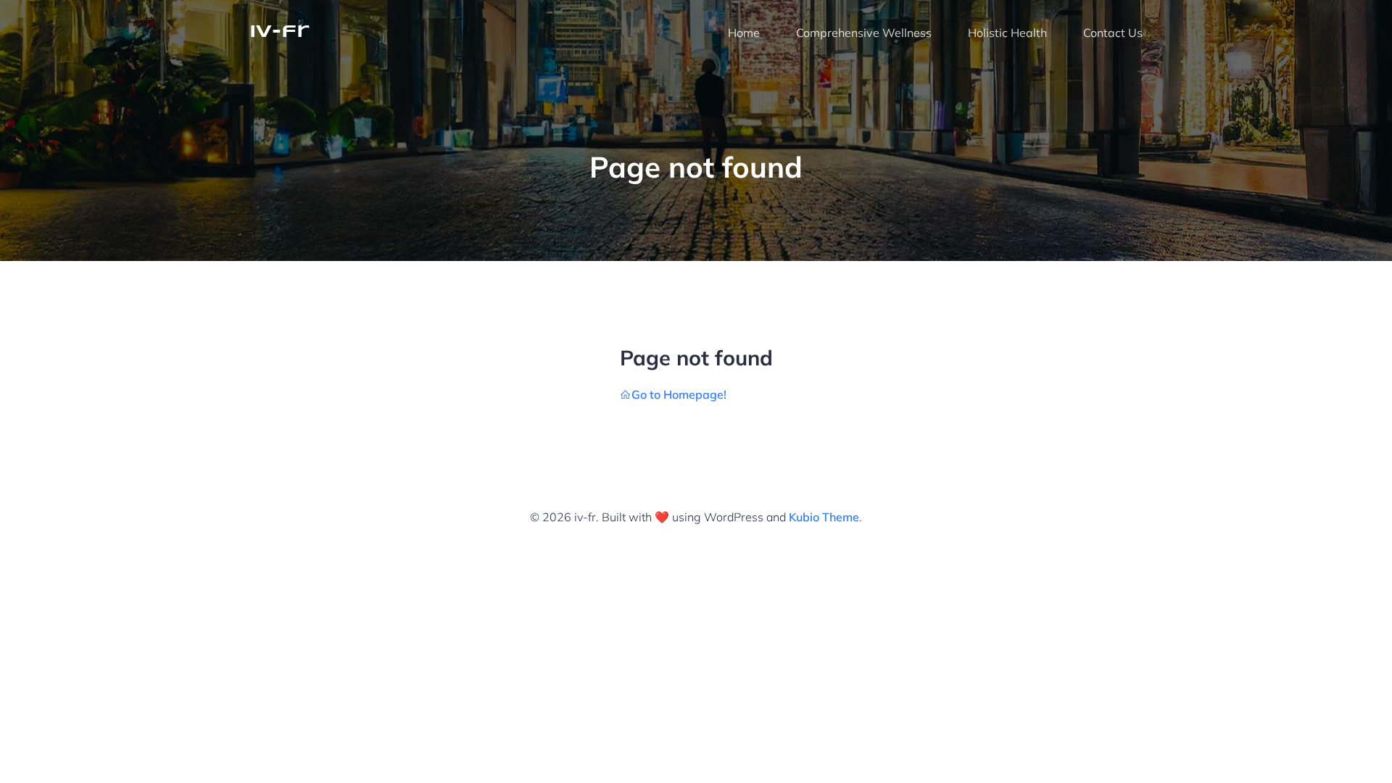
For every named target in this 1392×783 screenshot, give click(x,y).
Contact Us (1113, 32)
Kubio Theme (824, 517)
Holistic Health (1007, 32)
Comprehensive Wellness (864, 32)
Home (744, 32)
